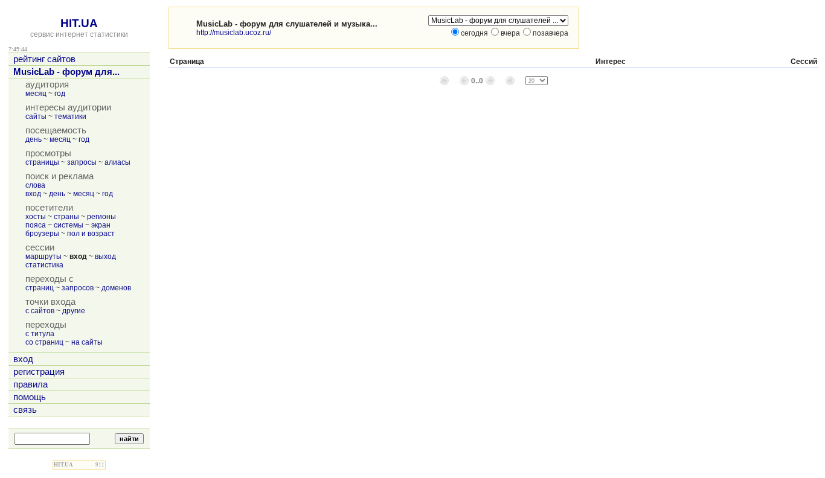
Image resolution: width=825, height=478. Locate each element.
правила (30, 384)
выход (105, 256)
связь (25, 410)
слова (35, 185)
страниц (39, 288)
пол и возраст (91, 233)
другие (73, 311)
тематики (70, 116)
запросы (82, 162)
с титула (39, 334)
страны (66, 216)
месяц (36, 93)
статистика (44, 265)
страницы (42, 162)
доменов (116, 288)
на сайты (87, 342)
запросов (78, 288)
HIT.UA (79, 23)
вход (33, 194)
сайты (36, 116)
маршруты (43, 256)
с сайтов (39, 311)
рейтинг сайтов (44, 59)
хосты (35, 216)
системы (68, 225)
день (33, 139)
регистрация (39, 372)
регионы (101, 216)
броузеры (42, 233)
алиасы (117, 162)
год (59, 93)
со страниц (44, 342)
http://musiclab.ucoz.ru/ (233, 32)
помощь (29, 397)
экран (101, 225)
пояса (35, 225)
